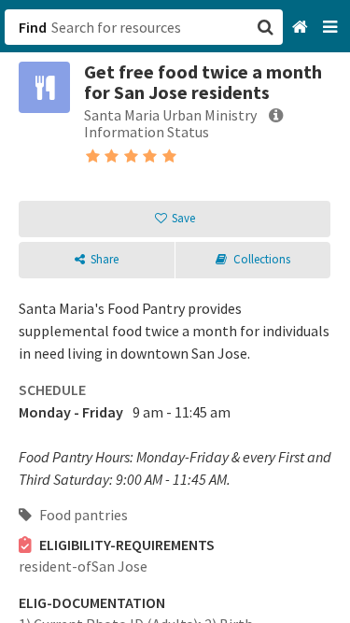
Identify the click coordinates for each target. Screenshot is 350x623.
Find (33, 27)
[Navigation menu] (331, 27)
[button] (175, 311)
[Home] (302, 27)
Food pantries (82, 514)
